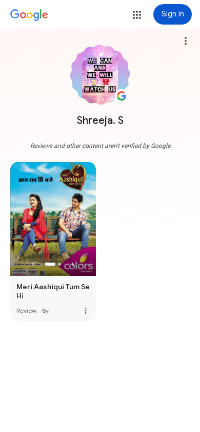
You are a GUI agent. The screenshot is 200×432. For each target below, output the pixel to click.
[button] (137, 15)
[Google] (29, 15)
